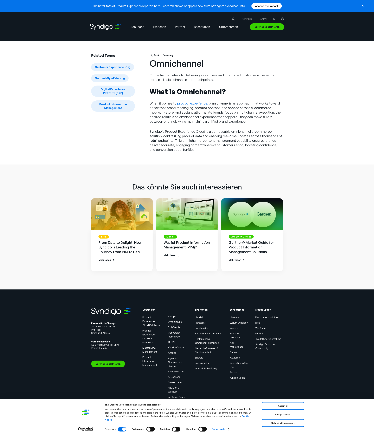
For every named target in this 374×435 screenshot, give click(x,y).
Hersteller (200, 322)
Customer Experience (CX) (112, 67)
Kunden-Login (237, 377)
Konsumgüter (202, 363)
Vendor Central (176, 347)
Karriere (234, 328)
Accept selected (283, 414)
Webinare (260, 328)
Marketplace (175, 382)
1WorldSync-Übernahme (268, 338)
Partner (234, 352)
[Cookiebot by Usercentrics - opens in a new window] (85, 429)
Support (247, 19)
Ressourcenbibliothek (267, 317)
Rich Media (174, 327)
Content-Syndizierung (110, 78)
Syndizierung (175, 321)
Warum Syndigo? (239, 322)
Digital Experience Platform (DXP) (113, 91)
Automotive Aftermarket (208, 333)
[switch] (150, 429)
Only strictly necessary (283, 423)
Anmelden (267, 19)
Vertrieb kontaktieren (266, 26)
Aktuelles (235, 357)
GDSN (171, 342)
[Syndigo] (105, 27)
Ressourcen (202, 27)
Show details (218, 429)
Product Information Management (113, 106)
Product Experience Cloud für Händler (151, 321)
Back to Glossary (163, 55)
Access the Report (266, 6)
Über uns (234, 317)
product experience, (192, 103)
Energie (199, 357)
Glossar (259, 333)
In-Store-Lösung (176, 397)
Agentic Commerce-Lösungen (175, 362)
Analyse (172, 352)
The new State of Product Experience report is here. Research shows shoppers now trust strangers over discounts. (169, 6)
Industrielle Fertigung (206, 368)
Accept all (283, 406)
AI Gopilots (174, 376)
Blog (257, 322)
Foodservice (201, 328)
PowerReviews (176, 371)
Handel (199, 317)
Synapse (172, 316)
